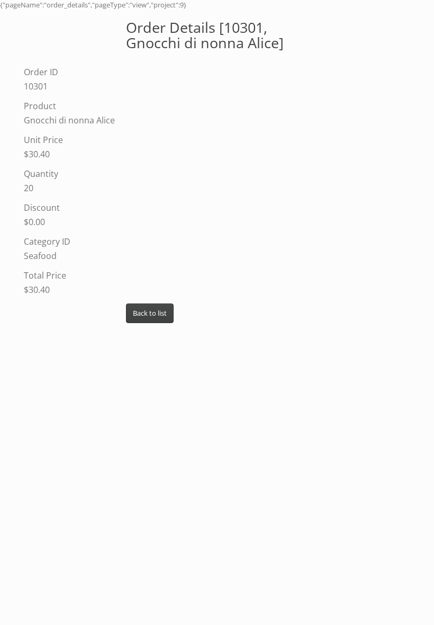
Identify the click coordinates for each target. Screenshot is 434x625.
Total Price (45, 275)
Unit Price (43, 140)
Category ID (47, 241)
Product (40, 106)
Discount (42, 207)
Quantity (41, 174)
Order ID (41, 72)
